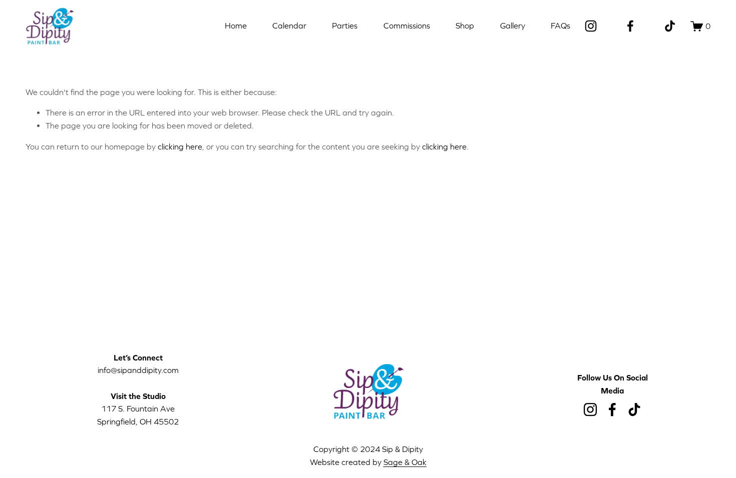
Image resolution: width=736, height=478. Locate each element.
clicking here (180, 146)
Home (236, 25)
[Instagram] (591, 26)
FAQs (560, 25)
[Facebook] (630, 26)
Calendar (289, 25)
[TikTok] (670, 26)
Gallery (512, 25)
